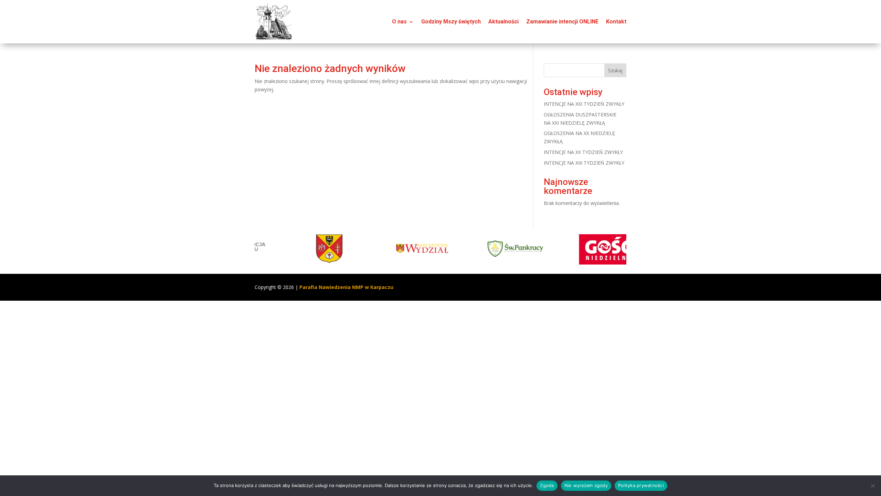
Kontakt (616, 21)
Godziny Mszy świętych (451, 21)
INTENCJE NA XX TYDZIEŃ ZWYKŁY (583, 152)
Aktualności (503, 21)
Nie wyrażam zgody (586, 485)
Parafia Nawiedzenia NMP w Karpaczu (346, 287)
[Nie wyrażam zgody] (872, 485)
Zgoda (547, 485)
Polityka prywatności (641, 485)
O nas (399, 21)
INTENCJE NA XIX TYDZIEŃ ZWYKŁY (584, 162)
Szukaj (615, 70)
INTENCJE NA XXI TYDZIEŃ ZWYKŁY (584, 104)
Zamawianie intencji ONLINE (562, 21)
